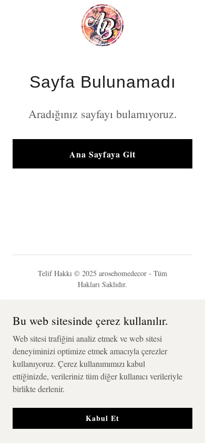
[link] (102, 25)
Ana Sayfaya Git (102, 154)
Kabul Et (102, 418)
